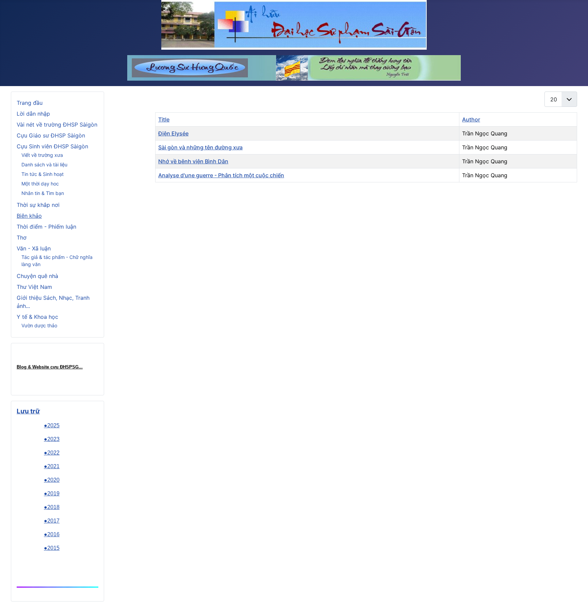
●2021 (52, 466)
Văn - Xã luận (34, 248)
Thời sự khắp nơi (38, 204)
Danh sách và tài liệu (44, 164)
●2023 (52, 439)
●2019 (52, 493)
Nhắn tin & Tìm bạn (42, 193)
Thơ (22, 237)
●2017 (52, 521)
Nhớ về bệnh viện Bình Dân (193, 161)
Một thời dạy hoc (40, 183)
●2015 (52, 548)
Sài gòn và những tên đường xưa (200, 147)
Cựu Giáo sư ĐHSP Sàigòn (51, 135)
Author (471, 119)
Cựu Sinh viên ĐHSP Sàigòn (52, 146)
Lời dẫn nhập (33, 113)
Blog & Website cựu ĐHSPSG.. (49, 367)
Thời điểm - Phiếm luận (46, 226)
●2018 (52, 507)
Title (163, 119)
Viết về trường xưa (42, 155)
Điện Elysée (173, 133)
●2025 (52, 425)
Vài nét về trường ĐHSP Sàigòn (57, 124)
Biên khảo (29, 215)
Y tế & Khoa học (37, 316)
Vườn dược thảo (39, 325)
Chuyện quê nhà (37, 276)
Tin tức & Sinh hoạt (42, 174)
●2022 (52, 453)
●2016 (52, 534)
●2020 (52, 480)
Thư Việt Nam (34, 286)
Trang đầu (30, 102)
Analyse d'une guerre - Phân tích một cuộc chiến (221, 175)
